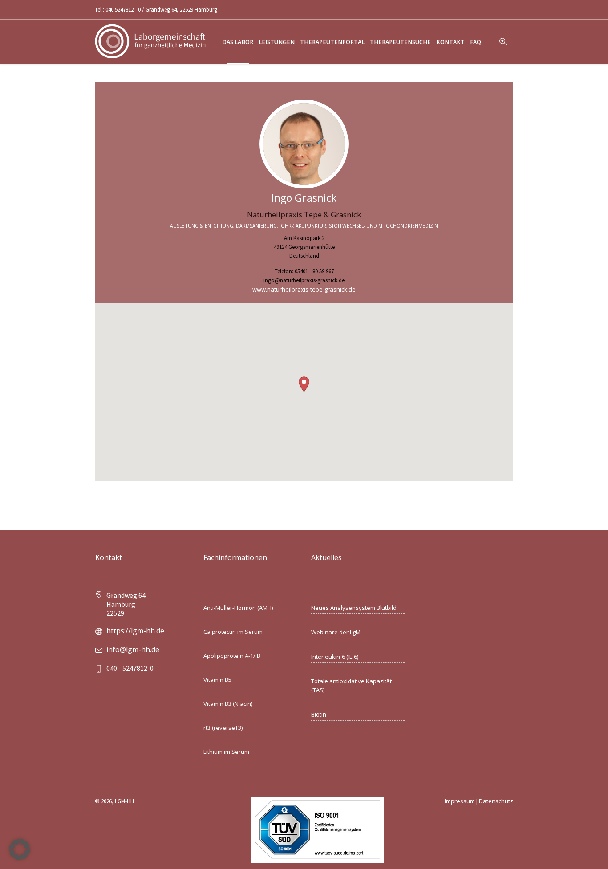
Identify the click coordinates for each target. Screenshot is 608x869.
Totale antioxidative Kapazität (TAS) (351, 685)
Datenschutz (496, 801)
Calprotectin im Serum (233, 632)
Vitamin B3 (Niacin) (227, 704)
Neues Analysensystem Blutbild (354, 608)
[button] (304, 384)
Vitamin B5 (217, 680)
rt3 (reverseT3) (223, 728)
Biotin (318, 714)
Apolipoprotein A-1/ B (231, 656)
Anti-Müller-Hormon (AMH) (238, 608)
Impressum (460, 801)
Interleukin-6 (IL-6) (334, 657)
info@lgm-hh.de (132, 649)
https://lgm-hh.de (135, 631)
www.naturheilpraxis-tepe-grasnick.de (304, 289)
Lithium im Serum (226, 752)
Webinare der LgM (336, 632)
